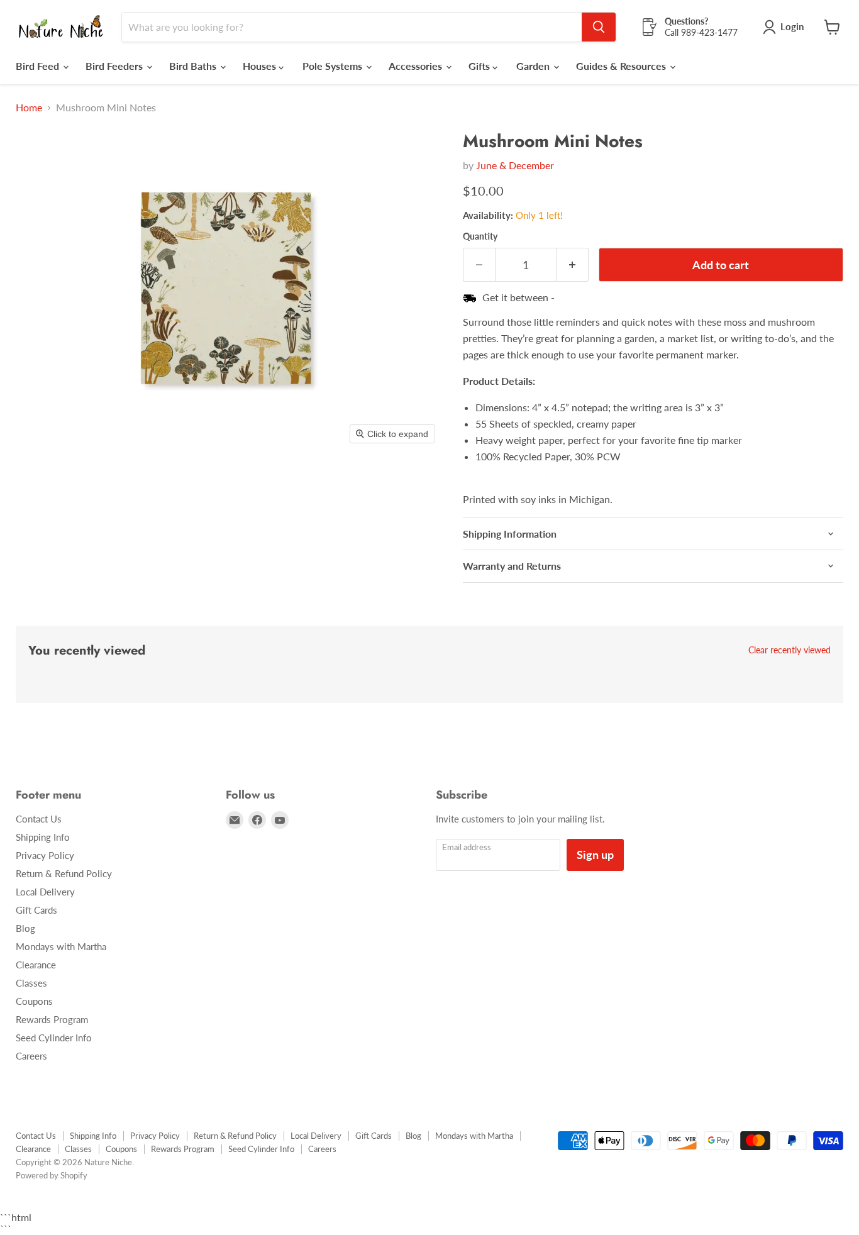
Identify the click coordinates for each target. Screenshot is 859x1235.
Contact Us (39, 818)
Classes (31, 983)
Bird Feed (39, 66)
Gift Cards (36, 910)
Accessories (417, 66)
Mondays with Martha (61, 946)
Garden (534, 66)
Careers (31, 1055)
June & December (515, 165)
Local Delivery (45, 891)
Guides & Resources (622, 66)
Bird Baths (194, 66)
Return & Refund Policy (64, 873)
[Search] (599, 27)
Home (29, 107)
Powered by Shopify (51, 1175)
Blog (25, 928)
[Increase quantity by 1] (573, 265)
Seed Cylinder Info (54, 1037)
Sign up (595, 854)
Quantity (480, 236)
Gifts (480, 66)
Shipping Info (43, 837)
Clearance (36, 964)
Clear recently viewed (789, 650)
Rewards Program (52, 1019)
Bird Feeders (115, 66)
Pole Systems (333, 66)
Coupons (34, 1001)
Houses (261, 66)
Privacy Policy (45, 855)
